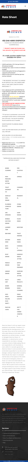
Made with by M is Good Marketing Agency (14, 461)
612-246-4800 (14, 1)
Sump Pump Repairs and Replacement (12, 438)
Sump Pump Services (8, 440)
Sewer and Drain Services (9, 435)
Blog (4, 442)
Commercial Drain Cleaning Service (11, 433)
